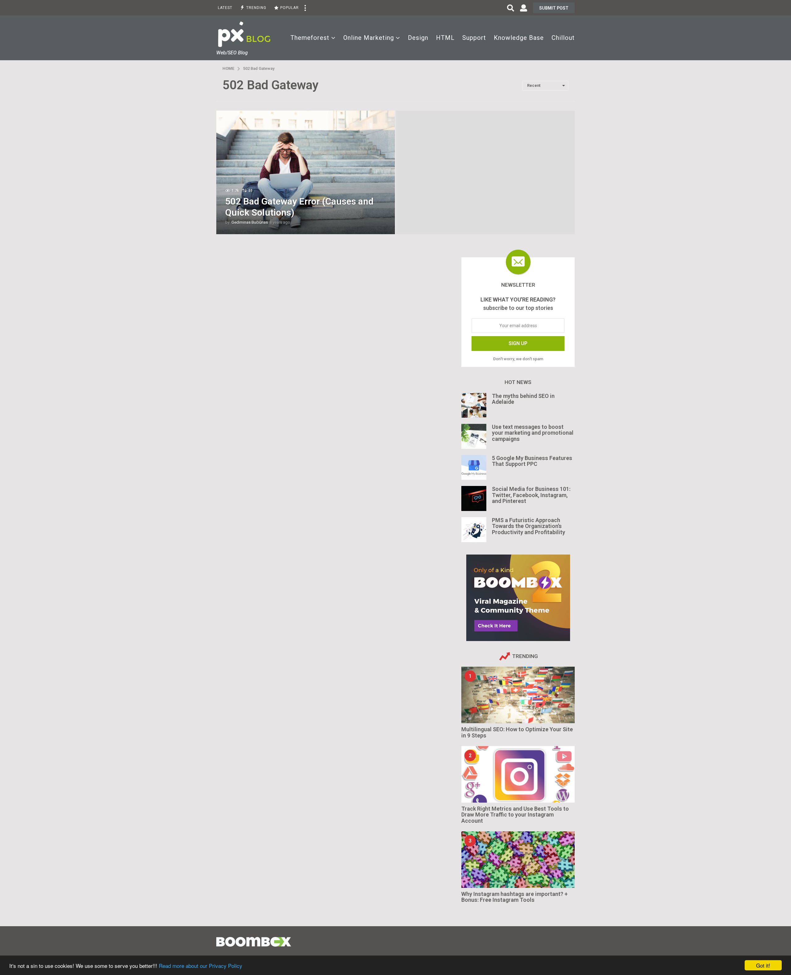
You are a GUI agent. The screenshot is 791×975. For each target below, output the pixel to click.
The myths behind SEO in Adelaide (523, 399)
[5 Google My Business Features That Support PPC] (473, 467)
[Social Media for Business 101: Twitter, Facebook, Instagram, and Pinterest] (473, 498)
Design (418, 37)
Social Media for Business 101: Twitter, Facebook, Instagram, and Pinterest (531, 495)
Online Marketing (368, 37)
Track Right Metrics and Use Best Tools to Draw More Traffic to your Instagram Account (515, 814)
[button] (305, 8)
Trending (256, 8)
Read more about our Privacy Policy (200, 965)
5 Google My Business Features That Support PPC (532, 461)
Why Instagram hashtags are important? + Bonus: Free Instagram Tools (514, 897)
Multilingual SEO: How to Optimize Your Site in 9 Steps (517, 732)
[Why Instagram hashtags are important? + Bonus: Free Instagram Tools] (518, 859)
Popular (289, 8)
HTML (445, 37)
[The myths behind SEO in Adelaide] (473, 405)
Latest (225, 8)
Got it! (763, 965)
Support (474, 37)
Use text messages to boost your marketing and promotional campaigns (532, 433)
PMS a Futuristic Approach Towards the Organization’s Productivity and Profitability (528, 526)
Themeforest (309, 37)
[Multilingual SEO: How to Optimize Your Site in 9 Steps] (518, 695)
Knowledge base (519, 37)
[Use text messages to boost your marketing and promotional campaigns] (473, 436)
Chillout (563, 37)
